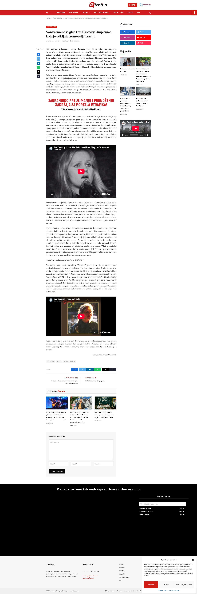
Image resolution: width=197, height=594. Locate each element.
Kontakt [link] (135, 591)
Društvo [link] (73, 13)
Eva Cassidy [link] (50, 361)
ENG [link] (139, 13)
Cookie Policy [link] (163, 590)
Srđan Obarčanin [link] (69, 361)
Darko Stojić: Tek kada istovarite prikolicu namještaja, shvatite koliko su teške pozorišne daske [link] (79, 417)
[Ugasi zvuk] (145, 135)
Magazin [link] (122, 574)
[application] (135, 128)
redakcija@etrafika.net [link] (90, 576)
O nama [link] (119, 591)
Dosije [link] (85, 13)
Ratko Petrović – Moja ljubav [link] (95, 381)
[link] (194, 12)
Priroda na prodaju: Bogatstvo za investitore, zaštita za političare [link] (125, 104)
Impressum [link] (127, 591)
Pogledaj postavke (184, 585)
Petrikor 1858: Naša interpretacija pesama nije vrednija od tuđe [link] (104, 414)
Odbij (166, 585)
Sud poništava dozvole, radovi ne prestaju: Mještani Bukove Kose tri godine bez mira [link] (143, 75)
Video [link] (130, 13)
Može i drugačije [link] (101, 13)
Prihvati (151, 585)
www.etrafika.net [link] (88, 578)
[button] (193, 560)
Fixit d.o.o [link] (75, 591)
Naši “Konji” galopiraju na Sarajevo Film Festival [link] (142, 102)
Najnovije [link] (61, 13)
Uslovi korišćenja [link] (174, 590)
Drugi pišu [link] (118, 13)
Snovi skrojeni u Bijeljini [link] (127, 70)
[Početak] (123, 135)
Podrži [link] (132, 5)
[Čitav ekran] (148, 135)
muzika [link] (59, 361)
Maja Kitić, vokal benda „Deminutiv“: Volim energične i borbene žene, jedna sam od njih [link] (56, 416)
